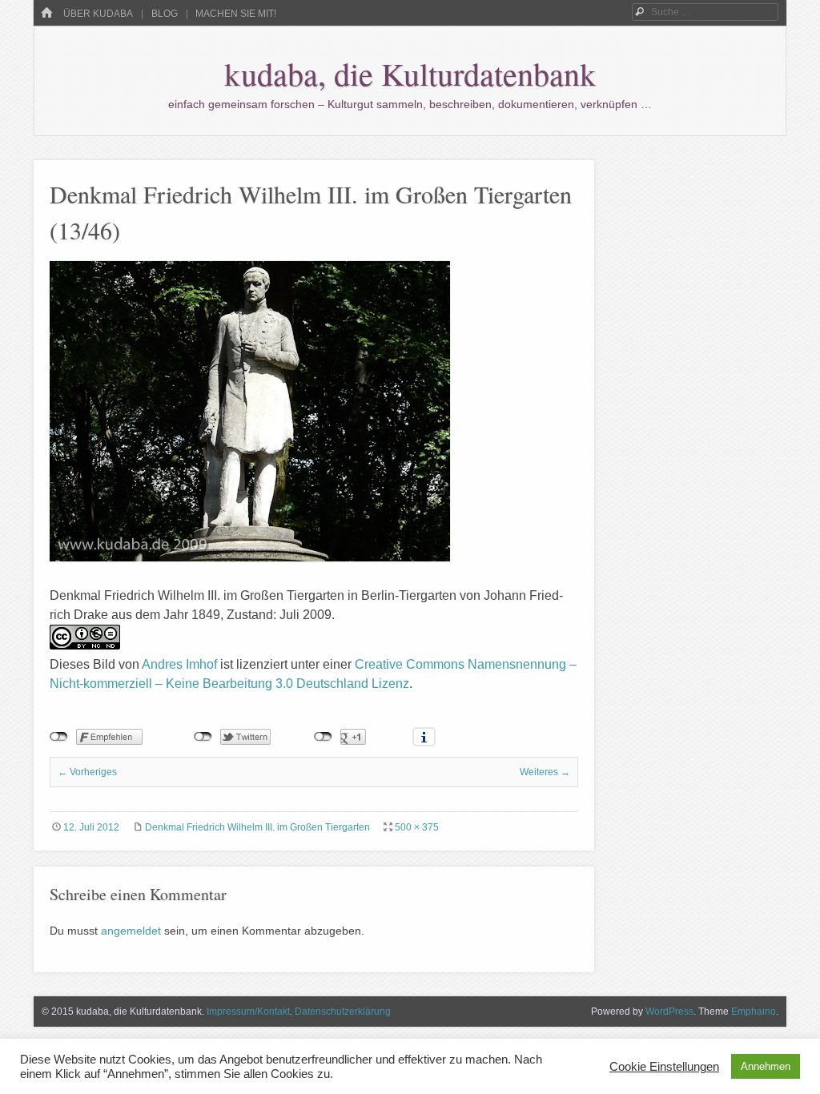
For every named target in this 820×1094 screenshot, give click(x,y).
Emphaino (753, 1011)
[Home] (46, 13)
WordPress (669, 1011)
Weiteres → (545, 772)
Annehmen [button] (765, 1066)
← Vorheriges (87, 772)
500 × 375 (417, 827)
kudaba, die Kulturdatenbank (410, 73)
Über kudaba (98, 13)
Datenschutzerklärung (343, 1011)
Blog (164, 13)
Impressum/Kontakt (248, 1011)
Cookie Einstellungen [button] (664, 1066)
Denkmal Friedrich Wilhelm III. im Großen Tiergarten (257, 827)
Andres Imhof (179, 664)
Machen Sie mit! (235, 13)
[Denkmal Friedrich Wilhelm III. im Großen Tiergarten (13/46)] (250, 557)
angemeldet (131, 930)
